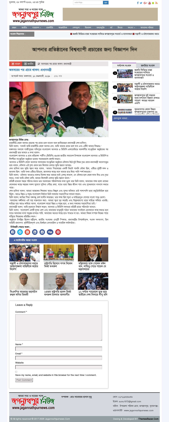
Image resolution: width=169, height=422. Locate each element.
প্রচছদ (17, 64)
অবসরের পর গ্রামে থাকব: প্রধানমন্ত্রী (30, 70)
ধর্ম (111, 27)
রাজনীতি (49, 27)
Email (18, 353)
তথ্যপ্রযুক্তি (101, 27)
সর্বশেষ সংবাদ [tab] (124, 65)
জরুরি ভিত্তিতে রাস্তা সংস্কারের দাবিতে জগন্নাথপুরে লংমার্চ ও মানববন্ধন (92, 34)
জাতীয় (24, 27)
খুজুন (105, 3)
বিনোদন (88, 27)
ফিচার (120, 27)
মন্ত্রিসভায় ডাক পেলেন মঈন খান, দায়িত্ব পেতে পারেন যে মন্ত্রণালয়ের (92, 266)
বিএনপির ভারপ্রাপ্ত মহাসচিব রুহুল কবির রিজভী (23, 293)
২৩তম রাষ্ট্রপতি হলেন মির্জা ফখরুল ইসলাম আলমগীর (57, 293)
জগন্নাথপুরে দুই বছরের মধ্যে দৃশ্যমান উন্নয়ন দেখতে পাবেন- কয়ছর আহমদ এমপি (147, 99)
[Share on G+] (27, 232)
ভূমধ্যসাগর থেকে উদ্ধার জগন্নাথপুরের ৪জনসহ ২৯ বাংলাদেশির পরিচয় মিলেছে (147, 112)
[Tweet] (20, 232)
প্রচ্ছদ (14, 27)
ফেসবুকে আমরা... (121, 118)
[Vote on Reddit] (42, 232)
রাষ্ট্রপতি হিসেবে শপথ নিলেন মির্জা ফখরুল (58, 265)
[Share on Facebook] (12, 232)
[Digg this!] (50, 232)
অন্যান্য (131, 27)
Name (19, 344)
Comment (21, 312)
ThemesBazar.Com (148, 419)
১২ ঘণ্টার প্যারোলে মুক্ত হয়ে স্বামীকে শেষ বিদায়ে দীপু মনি (93, 293)
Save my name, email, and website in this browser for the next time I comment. (56, 375)
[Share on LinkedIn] (34, 232)
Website (19, 362)
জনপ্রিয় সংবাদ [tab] (148, 65)
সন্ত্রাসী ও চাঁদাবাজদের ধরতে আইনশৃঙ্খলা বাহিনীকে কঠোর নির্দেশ (24, 266)
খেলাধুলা (76, 27)
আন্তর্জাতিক (62, 27)
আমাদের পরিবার (146, 27)
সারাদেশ (36, 27)
